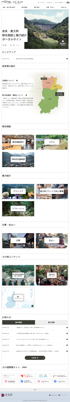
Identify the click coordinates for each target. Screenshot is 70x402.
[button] (41, 2)
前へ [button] (6, 45)
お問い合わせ (54, 395)
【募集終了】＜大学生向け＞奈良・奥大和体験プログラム (30, 327)
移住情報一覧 (35, 357)
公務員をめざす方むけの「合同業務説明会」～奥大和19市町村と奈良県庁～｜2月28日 (37, 351)
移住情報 (18, 322)
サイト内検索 (55, 2)
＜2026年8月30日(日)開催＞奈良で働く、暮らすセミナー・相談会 (32, 333)
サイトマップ (63, 395)
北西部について (8, 80)
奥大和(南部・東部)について (12, 95)
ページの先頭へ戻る (35, 390)
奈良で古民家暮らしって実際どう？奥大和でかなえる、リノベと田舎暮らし (34, 345)
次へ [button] (11, 45)
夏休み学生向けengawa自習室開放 (24, 58)
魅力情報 (51, 322)
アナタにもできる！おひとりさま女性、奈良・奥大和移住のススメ (32, 339)
